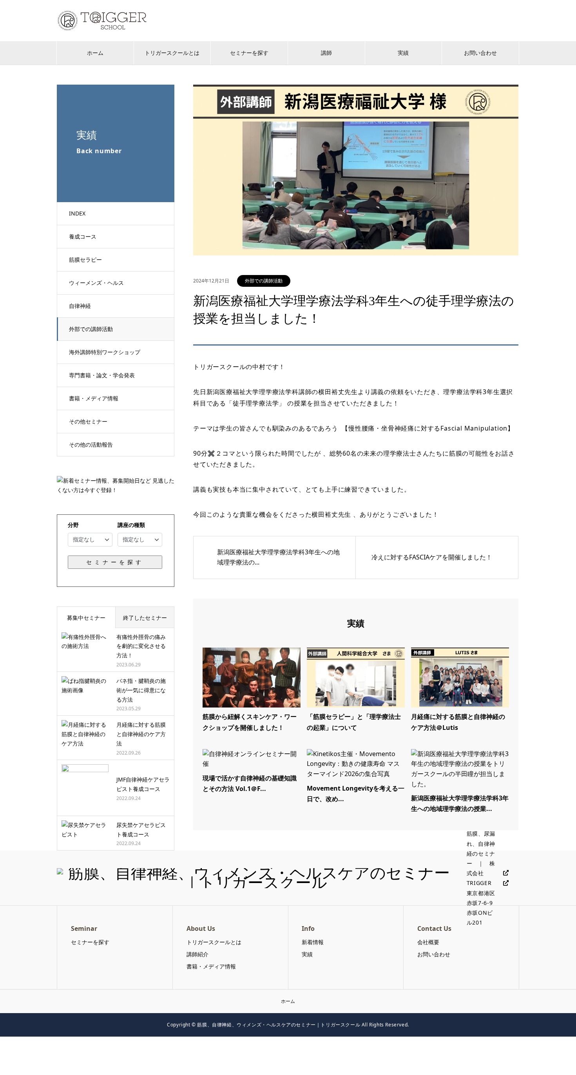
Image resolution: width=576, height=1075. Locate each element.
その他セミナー (88, 421)
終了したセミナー (145, 617)
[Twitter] (503, 873)
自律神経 (80, 305)
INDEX (77, 213)
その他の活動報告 (91, 444)
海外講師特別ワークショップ (104, 352)
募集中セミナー (86, 617)
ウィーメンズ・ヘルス (96, 282)
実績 (403, 52)
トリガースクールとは (172, 52)
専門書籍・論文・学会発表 (102, 375)
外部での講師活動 (91, 329)
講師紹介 (197, 954)
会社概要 (428, 942)
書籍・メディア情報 (93, 398)
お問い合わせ (480, 52)
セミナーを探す (249, 52)
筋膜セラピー (85, 259)
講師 (326, 52)
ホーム (95, 52)
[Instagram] (503, 883)
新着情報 (313, 942)
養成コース (82, 236)
